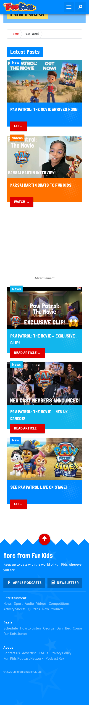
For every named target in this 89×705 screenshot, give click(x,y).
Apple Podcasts (27, 582)
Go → (18, 126)
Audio (29, 603)
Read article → (27, 352)
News (7, 603)
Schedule (10, 628)
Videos (41, 603)
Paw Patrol (31, 34)
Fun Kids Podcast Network (23, 658)
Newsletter (68, 582)
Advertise (29, 653)
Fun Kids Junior (15, 634)
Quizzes (34, 609)
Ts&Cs (43, 653)
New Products (52, 609)
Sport (18, 603)
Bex (68, 628)
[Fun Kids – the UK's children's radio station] (22, 6)
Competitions (59, 603)
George (48, 628)
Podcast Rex (55, 658)
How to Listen (30, 628)
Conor (77, 628)
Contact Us (11, 653)
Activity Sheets (14, 609)
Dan (60, 628)
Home (14, 34)
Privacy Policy (60, 653)
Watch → (22, 201)
